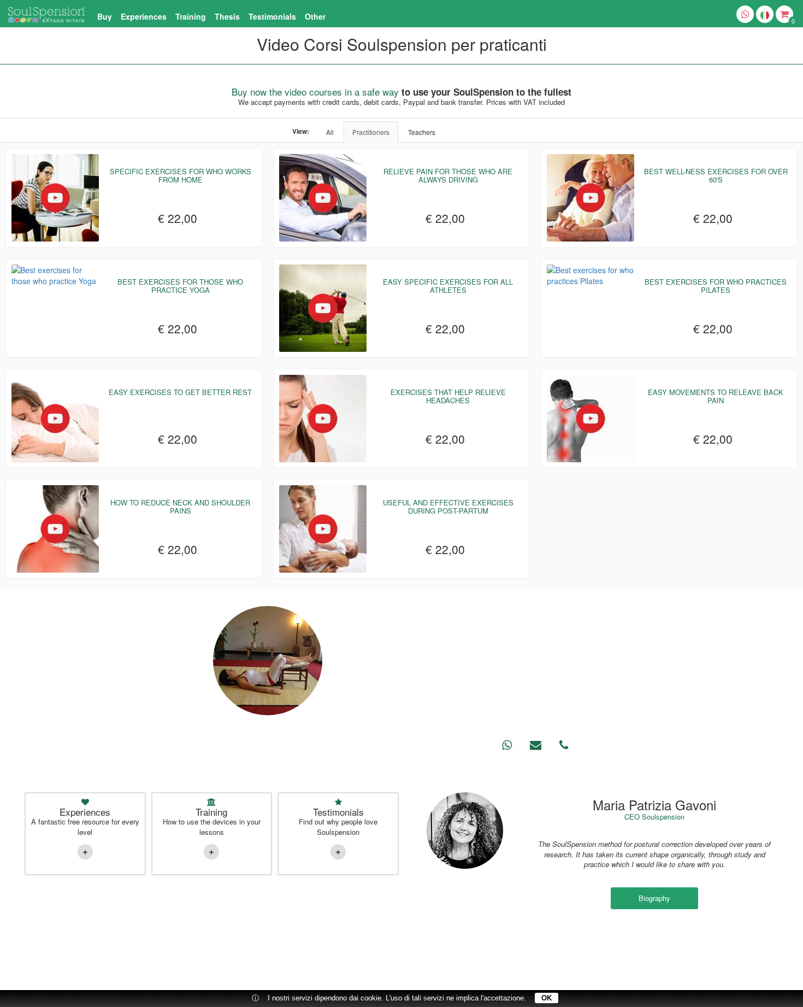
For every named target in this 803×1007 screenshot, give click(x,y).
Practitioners (370, 132)
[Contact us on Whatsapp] (745, 14)
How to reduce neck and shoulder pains (180, 506)
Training (190, 16)
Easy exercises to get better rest (180, 392)
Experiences (144, 16)
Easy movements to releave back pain (715, 396)
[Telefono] (426, 973)
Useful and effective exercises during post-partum (448, 506)
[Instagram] (138, 973)
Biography (654, 898)
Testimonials (272, 16)
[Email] (401, 973)
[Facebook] (113, 973)
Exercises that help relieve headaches (448, 396)
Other (315, 16)
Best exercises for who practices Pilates (716, 285)
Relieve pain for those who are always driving (447, 175)
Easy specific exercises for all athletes (448, 285)
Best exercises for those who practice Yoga (180, 285)
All (330, 132)
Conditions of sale (675, 942)
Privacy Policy (623, 942)
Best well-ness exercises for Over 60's (716, 175)
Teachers (421, 132)
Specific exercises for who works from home (180, 175)
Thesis (227, 16)
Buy (104, 16)
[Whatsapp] (377, 973)
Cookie (718, 942)
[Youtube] (162, 973)
